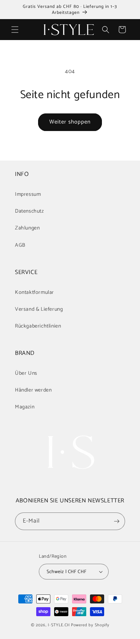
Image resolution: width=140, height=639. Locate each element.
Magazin (24, 407)
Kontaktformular (34, 292)
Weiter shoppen (70, 122)
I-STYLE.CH (59, 625)
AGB (20, 245)
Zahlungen (27, 228)
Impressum (28, 194)
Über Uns (26, 373)
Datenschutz (29, 211)
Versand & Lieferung (39, 309)
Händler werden (33, 390)
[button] (15, 29)
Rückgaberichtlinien (38, 326)
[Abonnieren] (116, 521)
